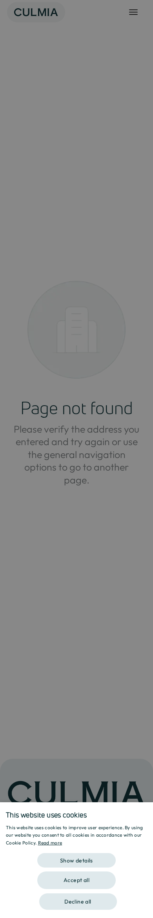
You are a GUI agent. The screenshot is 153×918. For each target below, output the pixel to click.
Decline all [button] (77, 901)
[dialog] (76, 860)
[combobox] (143, 812)
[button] (76, 857)
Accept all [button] (76, 880)
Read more (50, 843)
